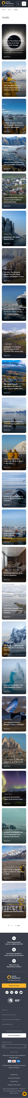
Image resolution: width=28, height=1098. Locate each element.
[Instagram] (11, 992)
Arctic (16, 10)
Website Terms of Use (14, 1085)
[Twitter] (16, 992)
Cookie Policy (14, 1075)
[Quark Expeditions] (8, 3)
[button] (24, 1094)
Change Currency (7, 1042)
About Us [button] (5, 1010)
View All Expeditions (14, 1035)
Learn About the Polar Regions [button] (11, 1019)
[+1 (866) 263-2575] (18, 4)
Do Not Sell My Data (14, 1078)
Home (3, 10)
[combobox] (14, 1046)
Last (18, 925)
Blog (9, 10)
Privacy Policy (14, 1081)
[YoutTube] (21, 992)
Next (15, 925)
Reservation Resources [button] (9, 1015)
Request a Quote (14, 985)
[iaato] (10, 1003)
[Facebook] (7, 992)
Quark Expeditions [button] (7, 1024)
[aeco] (17, 1001)
